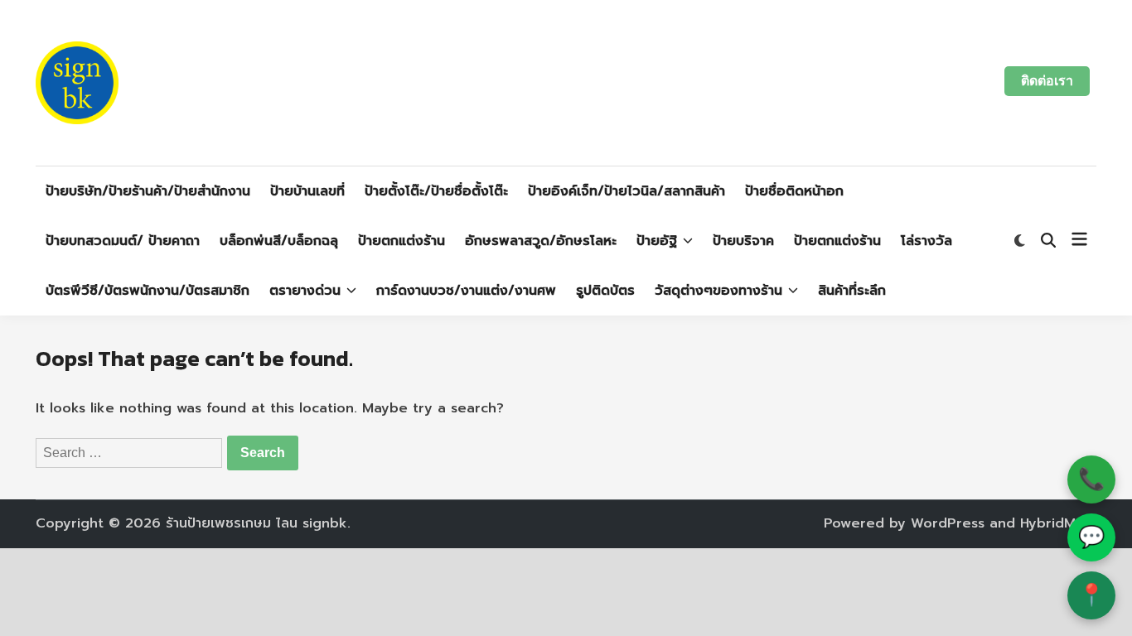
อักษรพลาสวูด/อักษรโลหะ (541, 241)
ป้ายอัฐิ (656, 241)
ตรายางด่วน (305, 291)
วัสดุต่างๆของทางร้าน (718, 291)
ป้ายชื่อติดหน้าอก (794, 191)
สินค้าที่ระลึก (852, 291)
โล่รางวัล (926, 241)
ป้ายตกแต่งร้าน (401, 241)
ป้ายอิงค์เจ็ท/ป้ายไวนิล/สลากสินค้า (626, 191)
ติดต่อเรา (1047, 81)
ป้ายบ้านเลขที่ (307, 191)
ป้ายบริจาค (743, 241)
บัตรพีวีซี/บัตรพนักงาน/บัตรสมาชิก (147, 291)
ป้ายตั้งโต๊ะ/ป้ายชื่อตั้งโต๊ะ (436, 191)
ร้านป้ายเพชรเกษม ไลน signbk (256, 523)
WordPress (947, 523)
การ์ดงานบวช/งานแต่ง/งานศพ (466, 291)
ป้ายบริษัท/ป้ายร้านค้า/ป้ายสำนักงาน (148, 191)
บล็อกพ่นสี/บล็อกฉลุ (279, 241)
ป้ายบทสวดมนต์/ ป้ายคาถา (123, 241)
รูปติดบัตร (605, 291)
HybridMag (1056, 523)
